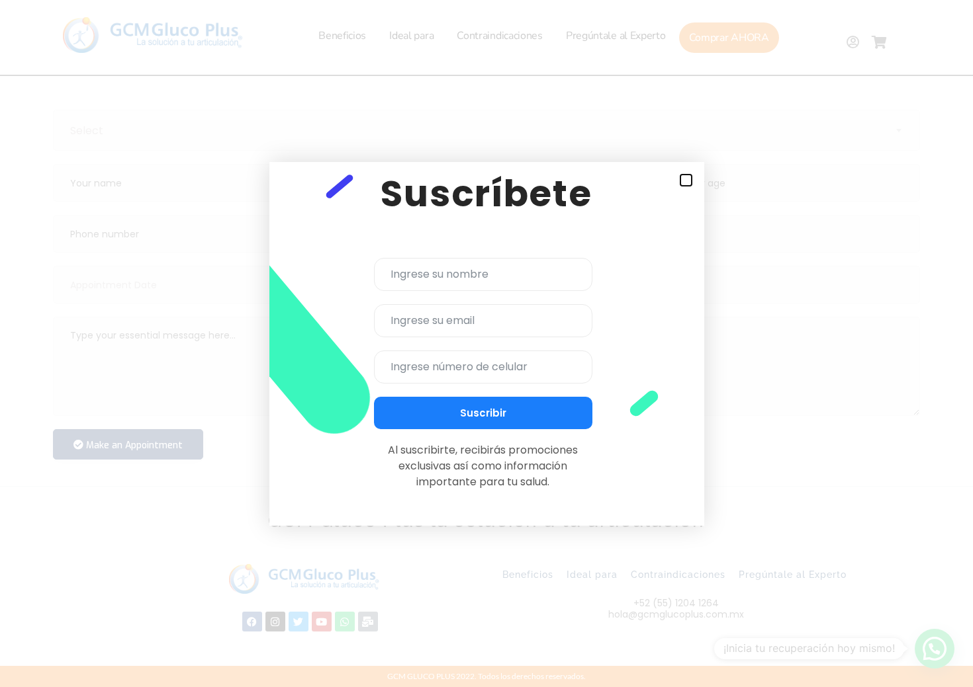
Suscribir (483, 413)
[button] (686, 180)
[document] (486, 343)
